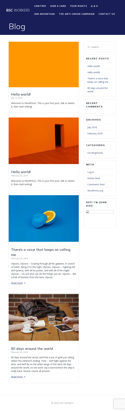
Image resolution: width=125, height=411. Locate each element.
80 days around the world (32, 348)
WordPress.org (95, 190)
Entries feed (93, 178)
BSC (18, 10)
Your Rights (78, 5)
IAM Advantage (44, 13)
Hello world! (21, 94)
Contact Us (106, 13)
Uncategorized (95, 152)
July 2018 (92, 127)
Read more (17, 282)
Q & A (94, 5)
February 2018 (95, 133)
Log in (90, 172)
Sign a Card (58, 5)
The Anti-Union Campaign (77, 13)
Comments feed (95, 184)
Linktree (40, 5)
